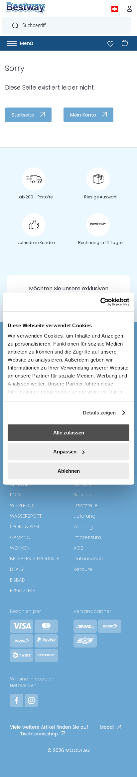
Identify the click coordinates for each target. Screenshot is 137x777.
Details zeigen (99, 412)
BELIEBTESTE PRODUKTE (35, 558)
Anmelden (131, 7)
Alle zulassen (68, 432)
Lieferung (84, 516)
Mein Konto (83, 115)
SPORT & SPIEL (25, 526)
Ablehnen (69, 470)
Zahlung (83, 526)
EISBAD (17, 580)
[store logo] (26, 8)
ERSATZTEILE (23, 590)
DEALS (16, 569)
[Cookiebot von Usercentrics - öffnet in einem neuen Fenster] (100, 302)
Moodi (107, 727)
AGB (78, 548)
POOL (16, 494)
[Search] (15, 24)
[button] (115, 8)
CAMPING (20, 537)
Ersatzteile (85, 505)
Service (82, 494)
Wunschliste (109, 43)
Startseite (23, 115)
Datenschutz (88, 558)
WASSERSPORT (26, 516)
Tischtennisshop (39, 733)
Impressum (87, 537)
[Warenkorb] (123, 43)
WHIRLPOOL (22, 505)
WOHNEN (20, 548)
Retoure (82, 569)
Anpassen (64, 451)
